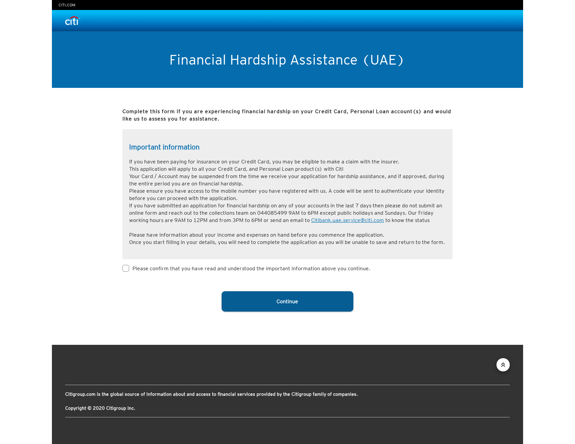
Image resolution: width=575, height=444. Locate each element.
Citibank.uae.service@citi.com (347, 220)
